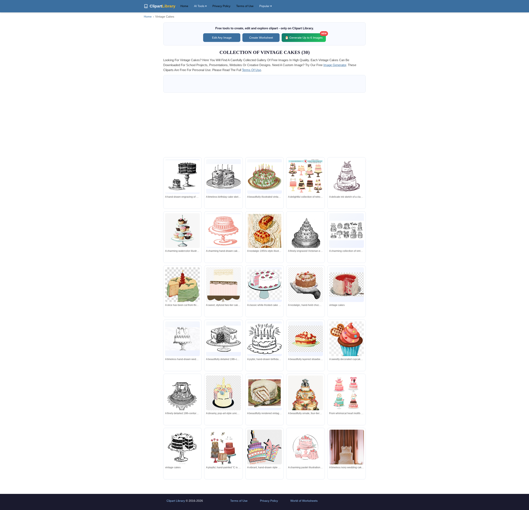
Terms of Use (245, 6)
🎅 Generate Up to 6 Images (305, 36)
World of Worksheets (304, 500)
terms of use (251, 70)
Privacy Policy (221, 6)
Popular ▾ (265, 6)
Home (184, 6)
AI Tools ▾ (200, 6)
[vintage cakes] (346, 284)
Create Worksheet (261, 37)
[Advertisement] (264, 125)
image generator (334, 65)
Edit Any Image (222, 37)
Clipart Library (176, 500)
